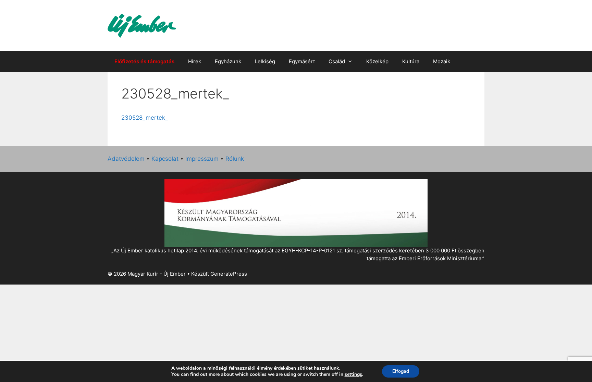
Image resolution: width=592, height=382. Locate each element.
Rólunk (234, 158)
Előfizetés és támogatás (144, 61)
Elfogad (400, 371)
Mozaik (441, 61)
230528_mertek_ (144, 117)
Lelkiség (265, 61)
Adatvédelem (126, 158)
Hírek (194, 61)
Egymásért (302, 61)
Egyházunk (228, 61)
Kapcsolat (164, 158)
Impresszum (202, 158)
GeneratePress (228, 274)
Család (337, 61)
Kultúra (410, 61)
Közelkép (377, 61)
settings (353, 374)
